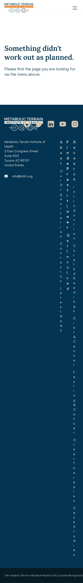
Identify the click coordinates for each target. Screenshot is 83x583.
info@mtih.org (22, 176)
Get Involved (68, 262)
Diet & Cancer (74, 341)
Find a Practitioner (68, 184)
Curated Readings (74, 278)
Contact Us (61, 262)
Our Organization (61, 203)
